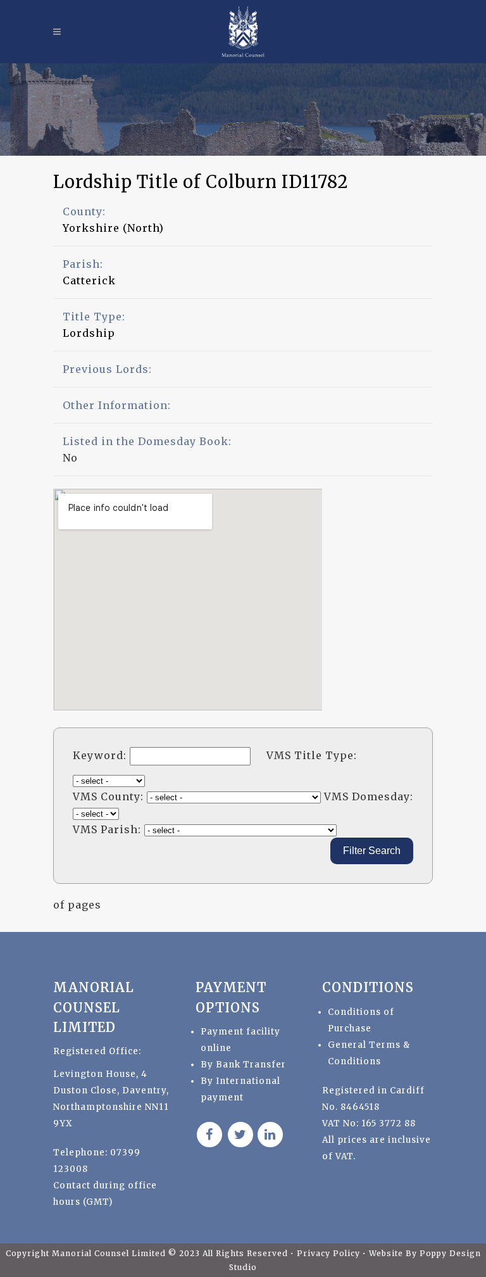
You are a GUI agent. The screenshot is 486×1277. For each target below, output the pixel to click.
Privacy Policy (330, 1253)
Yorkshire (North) (113, 228)
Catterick (89, 280)
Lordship (89, 333)
